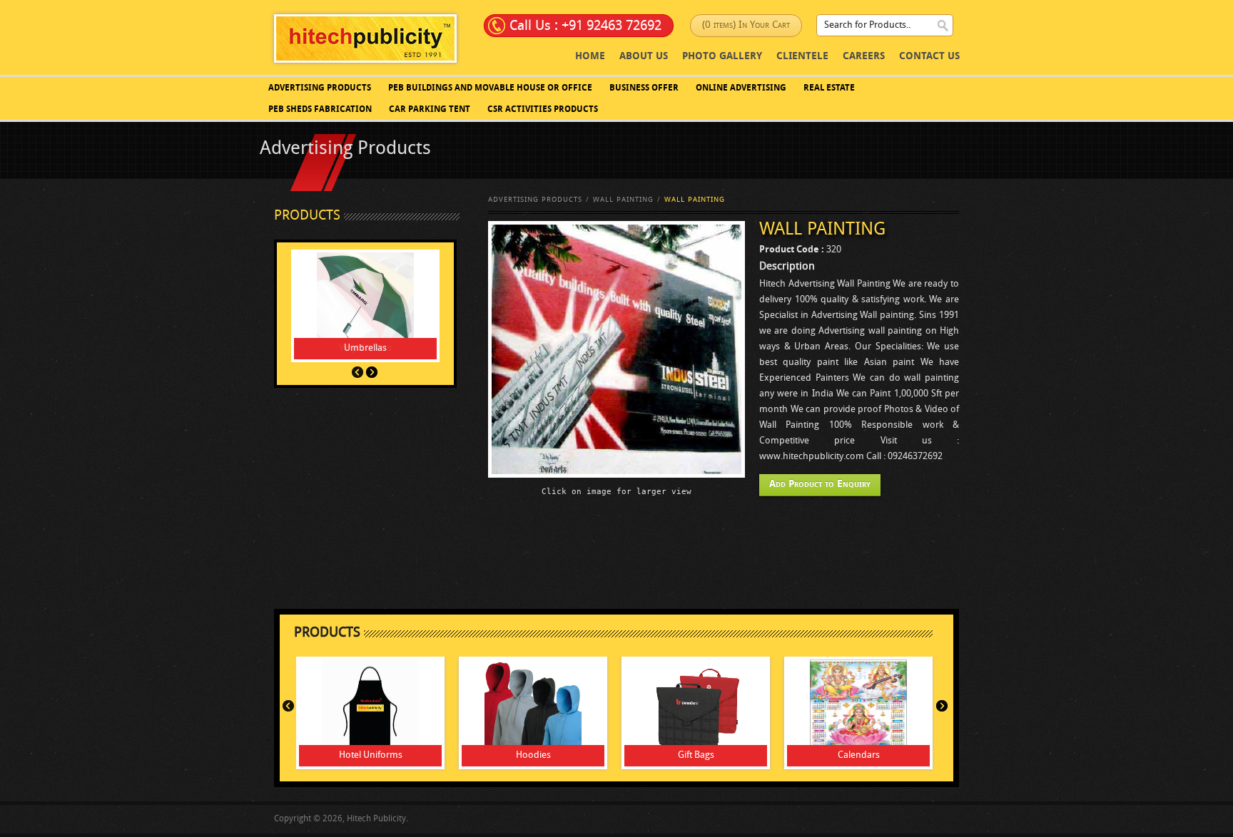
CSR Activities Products (542, 110)
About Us (643, 56)
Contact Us (929, 56)
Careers (864, 56)
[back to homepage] (365, 38)
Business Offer (644, 88)
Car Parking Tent (429, 110)
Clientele (802, 56)
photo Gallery (722, 56)
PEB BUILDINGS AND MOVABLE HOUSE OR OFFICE (490, 88)
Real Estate (829, 88)
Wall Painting (623, 200)
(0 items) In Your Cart (746, 25)
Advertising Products (319, 88)
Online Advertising (741, 88)
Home (590, 56)
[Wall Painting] (616, 349)
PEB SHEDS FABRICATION (320, 110)
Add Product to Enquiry (820, 484)
